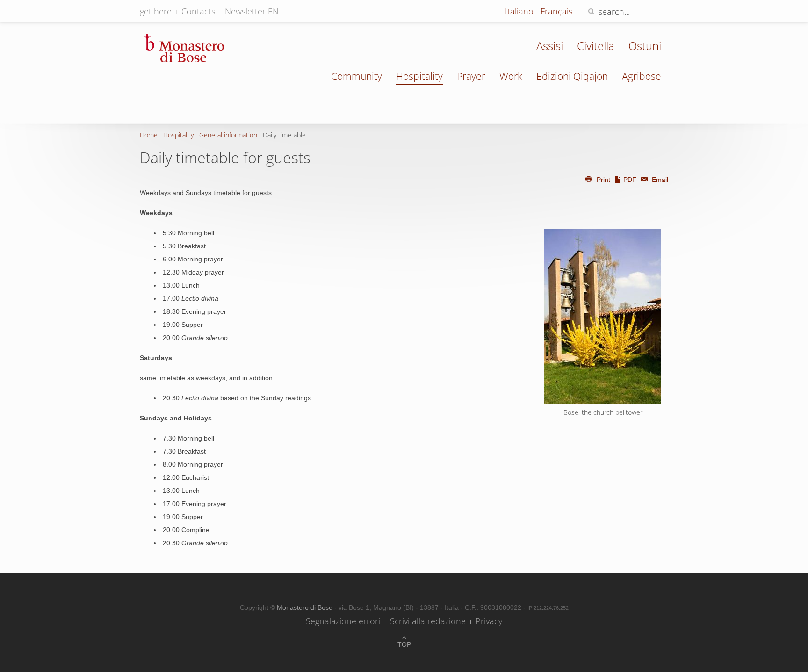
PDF (629, 179)
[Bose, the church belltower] (602, 316)
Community (356, 76)
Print (603, 179)
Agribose (641, 76)
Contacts (198, 11)
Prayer (471, 76)
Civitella (595, 45)
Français (556, 11)
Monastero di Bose (305, 607)
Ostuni (644, 45)
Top (404, 644)
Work (510, 76)
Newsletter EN (252, 11)
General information (228, 134)
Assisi (549, 45)
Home (149, 134)
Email (659, 179)
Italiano (520, 11)
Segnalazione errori (343, 621)
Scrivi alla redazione (428, 621)
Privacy (489, 621)
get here (156, 11)
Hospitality (419, 76)
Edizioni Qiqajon (572, 76)
